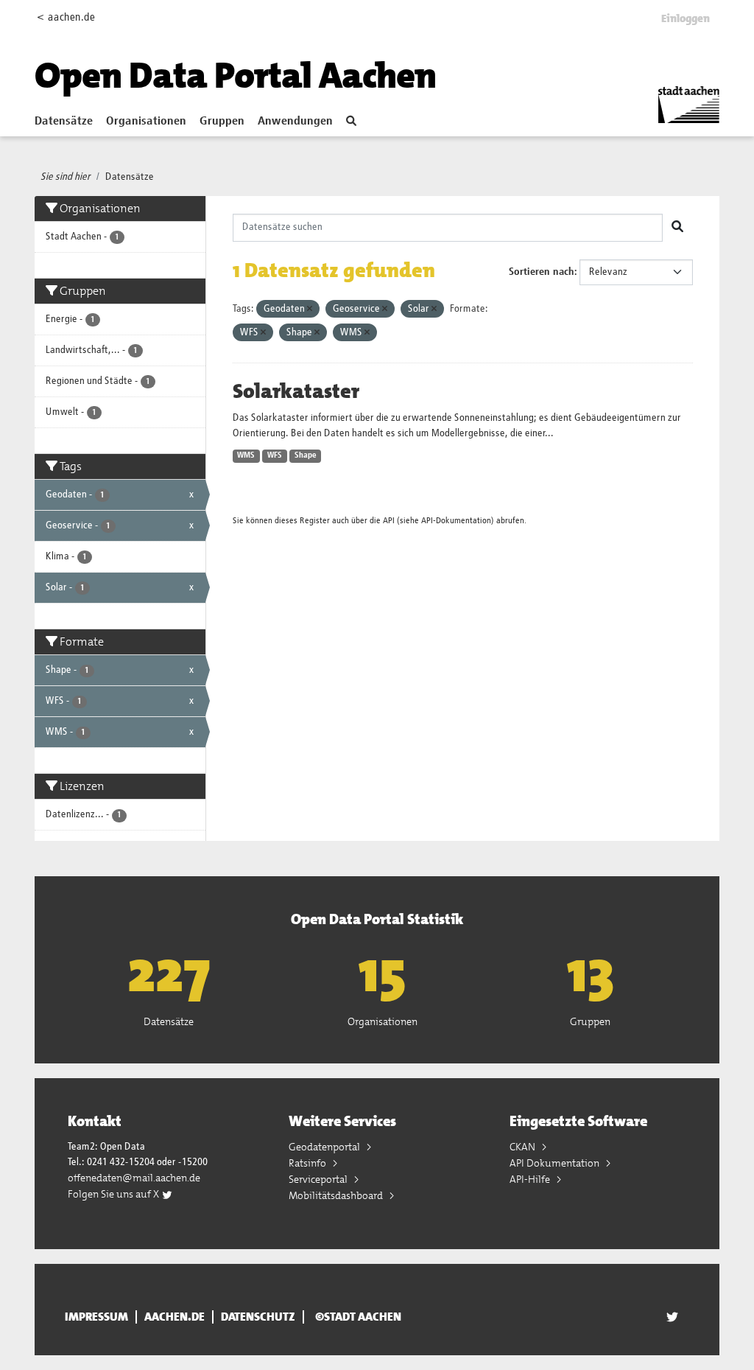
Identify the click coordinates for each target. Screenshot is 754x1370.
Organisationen (146, 121)
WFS (274, 455)
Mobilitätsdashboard (337, 1195)
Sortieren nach (541, 272)
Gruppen (222, 121)
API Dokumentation (556, 1163)
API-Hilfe (531, 1179)
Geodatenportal (325, 1146)
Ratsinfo (308, 1163)
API (389, 520)
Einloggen (685, 18)
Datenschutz (258, 1317)
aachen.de (174, 1317)
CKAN (524, 1146)
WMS (246, 455)
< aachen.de (66, 17)
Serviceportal (319, 1179)
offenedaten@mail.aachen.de (134, 1177)
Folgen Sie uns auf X (114, 1194)
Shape (306, 455)
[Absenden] (677, 228)
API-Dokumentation (456, 520)
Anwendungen (295, 121)
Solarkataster (296, 391)
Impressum (96, 1317)
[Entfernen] (309, 309)
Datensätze (64, 121)
